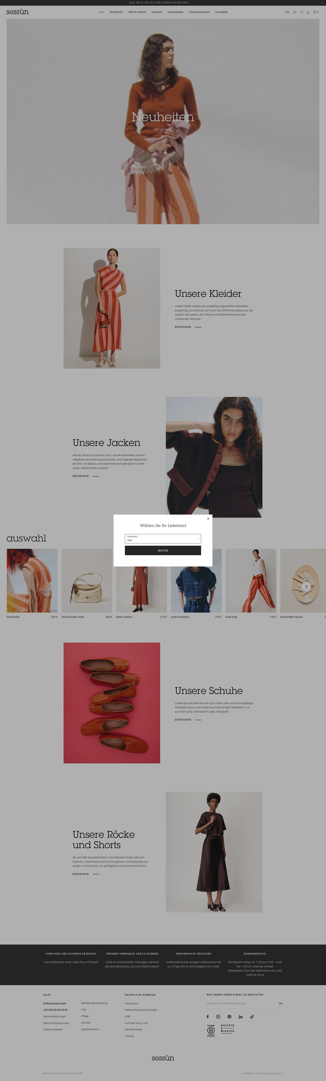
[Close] (208, 519)
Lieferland (132, 536)
